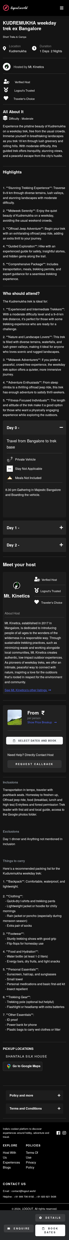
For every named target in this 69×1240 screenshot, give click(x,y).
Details (52, 1217)
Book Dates (51, 1230)
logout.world (19, 7)
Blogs (7, 1167)
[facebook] (58, 1133)
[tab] (34, 427)
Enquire (21, 1228)
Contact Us (14, 1184)
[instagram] (64, 1133)
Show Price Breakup (40, 722)
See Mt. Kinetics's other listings (26, 690)
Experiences (11, 1162)
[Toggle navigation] (62, 8)
